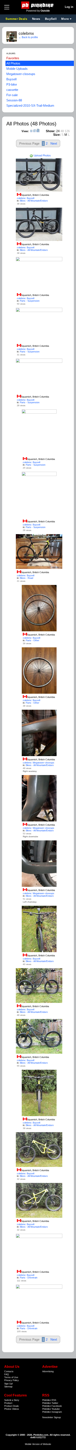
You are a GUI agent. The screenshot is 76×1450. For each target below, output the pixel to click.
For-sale (12, 95)
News (36, 18)
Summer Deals (16, 18)
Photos (7, 1409)
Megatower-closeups (20, 74)
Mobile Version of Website (38, 1444)
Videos (15, 1409)
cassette (12, 89)
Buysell (11, 79)
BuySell (51, 18)
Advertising (48, 1371)
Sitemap (8, 1386)
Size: (57, 134)
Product (8, 1403)
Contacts (9, 1371)
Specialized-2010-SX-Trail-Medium (30, 105)
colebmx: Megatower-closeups (38, 762)
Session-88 (14, 100)
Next (53, 143)
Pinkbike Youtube (51, 1409)
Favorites (12, 58)
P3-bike (11, 84)
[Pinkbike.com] (38, 5)
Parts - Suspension (29, 301)
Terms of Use (11, 1377)
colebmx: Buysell (25, 198)
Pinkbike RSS (49, 1400)
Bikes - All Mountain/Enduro (34, 200)
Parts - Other (32, 640)
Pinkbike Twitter (50, 1403)
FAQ (6, 1374)
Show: (50, 131)
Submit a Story (11, 1400)
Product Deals (11, 1406)
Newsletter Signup (51, 1417)
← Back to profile (28, 37)
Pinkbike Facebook (52, 1406)
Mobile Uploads (17, 68)
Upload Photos (42, 155)
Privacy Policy (11, 1380)
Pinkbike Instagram (52, 1412)
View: (25, 131)
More (65, 18)
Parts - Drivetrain (28, 1277)
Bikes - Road (26, 578)
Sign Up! (8, 1383)
